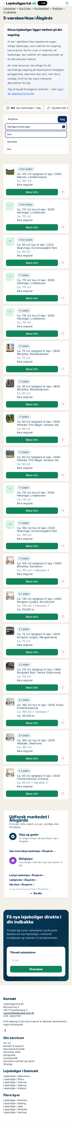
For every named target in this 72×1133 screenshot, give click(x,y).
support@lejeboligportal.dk (18, 1013)
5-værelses (9, 12)
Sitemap (8, 1064)
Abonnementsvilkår (14, 1049)
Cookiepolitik (10, 1058)
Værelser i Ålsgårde (20, 884)
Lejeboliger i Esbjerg (14, 1088)
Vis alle (37, 893)
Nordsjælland (41, 8)
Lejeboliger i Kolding (14, 1103)
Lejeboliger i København (16, 1076)
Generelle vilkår (12, 1052)
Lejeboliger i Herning (14, 1112)
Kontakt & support (13, 1046)
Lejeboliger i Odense (14, 1082)
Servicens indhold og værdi (18, 1061)
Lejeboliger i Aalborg (14, 1085)
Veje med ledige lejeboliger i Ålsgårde (31, 851)
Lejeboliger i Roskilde (15, 1109)
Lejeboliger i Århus (13, 1079)
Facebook (5, 1030)
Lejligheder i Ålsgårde (22, 879)
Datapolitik (9, 1055)
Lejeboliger (9, 8)
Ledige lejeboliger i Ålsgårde (26, 875)
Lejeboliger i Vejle (13, 1106)
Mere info (32, 192)
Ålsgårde (57, 8)
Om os (7, 1043)
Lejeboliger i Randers (15, 1100)
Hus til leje (24, 8)
